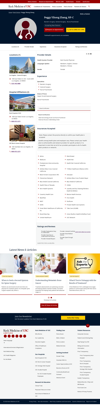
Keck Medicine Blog (9, 351)
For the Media (7, 359)
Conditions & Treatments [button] (42, 6)
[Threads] (24, 336)
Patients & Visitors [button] (80, 6)
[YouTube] (13, 336)
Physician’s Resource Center (43, 389)
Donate (78, 1)
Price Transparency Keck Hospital (86, 357)
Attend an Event (60, 377)
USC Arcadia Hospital (41, 370)
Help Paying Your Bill (83, 342)
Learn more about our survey (82, 232)
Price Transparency (83, 351)
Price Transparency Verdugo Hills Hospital (86, 368)
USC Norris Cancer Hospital (17, 143)
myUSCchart (86, 1)
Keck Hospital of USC (15, 113)
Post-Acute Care (82, 387)
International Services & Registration (14, 347)
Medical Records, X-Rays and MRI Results (85, 383)
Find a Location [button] (57, 6)
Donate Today (60, 356)
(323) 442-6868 (15, 83)
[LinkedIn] (17, 336)
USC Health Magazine (9, 355)
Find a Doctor (60, 334)
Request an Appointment (46, 1)
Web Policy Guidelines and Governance (60, 401)
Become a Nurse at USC (62, 368)
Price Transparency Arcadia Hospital (85, 374)
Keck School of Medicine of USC (42, 395)
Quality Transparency (83, 378)
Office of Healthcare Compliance (40, 347)
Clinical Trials (38, 386)
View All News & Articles (49, 305)
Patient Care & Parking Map (85, 338)
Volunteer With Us (61, 360)
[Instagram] (21, 336)
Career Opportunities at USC (64, 364)
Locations (15, 47)
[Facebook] (5, 336)
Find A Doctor (16, 12)
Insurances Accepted (60, 47)
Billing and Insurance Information (83, 347)
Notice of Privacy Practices (85, 391)
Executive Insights (40, 342)
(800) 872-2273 (15, 121)
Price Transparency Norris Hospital (85, 362)
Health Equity (70, 1)
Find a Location (60, 342)
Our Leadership (39, 338)
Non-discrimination (43, 401)
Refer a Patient (32, 1)
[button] (89, 5)
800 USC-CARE (60, 1)
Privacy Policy (32, 401)
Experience (43, 47)
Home (10, 12)
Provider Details (29, 47)
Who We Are (38, 334)
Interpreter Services (83, 334)
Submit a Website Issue (78, 401)
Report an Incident (91, 401)
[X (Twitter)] (9, 336)
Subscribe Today (73, 318)
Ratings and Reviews (81, 47)
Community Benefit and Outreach (62, 373)
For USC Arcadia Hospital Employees (44, 375)
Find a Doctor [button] (68, 6)
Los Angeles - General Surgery (18, 75)
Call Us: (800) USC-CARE (75, 29)
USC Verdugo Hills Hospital (42, 366)
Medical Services (60, 346)
